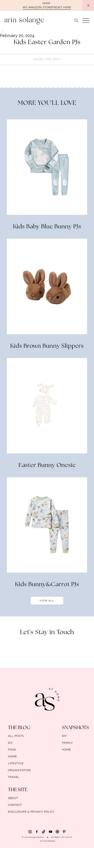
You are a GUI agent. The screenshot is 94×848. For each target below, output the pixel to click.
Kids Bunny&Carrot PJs (47, 584)
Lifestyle (16, 763)
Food (12, 749)
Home (12, 756)
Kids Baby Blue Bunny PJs (47, 227)
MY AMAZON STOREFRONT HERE (47, 7)
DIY (10, 742)
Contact (15, 804)
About (13, 798)
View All (47, 600)
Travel (13, 777)
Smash (51, 841)
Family (67, 742)
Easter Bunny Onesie (47, 465)
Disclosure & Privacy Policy (31, 811)
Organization (19, 770)
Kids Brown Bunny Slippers (47, 346)
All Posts (16, 735)
